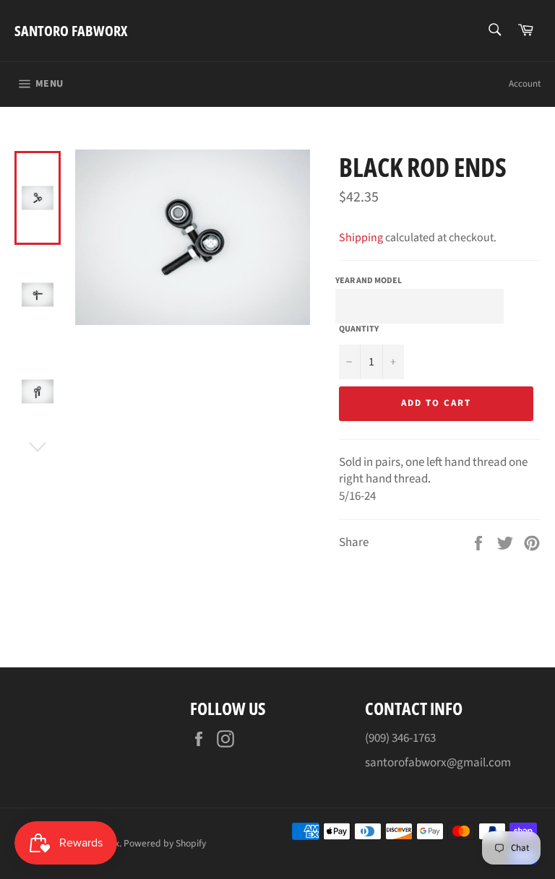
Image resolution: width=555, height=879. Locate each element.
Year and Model (368, 280)
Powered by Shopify (165, 843)
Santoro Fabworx (70, 30)
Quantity (359, 329)
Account (525, 83)
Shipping (361, 238)
